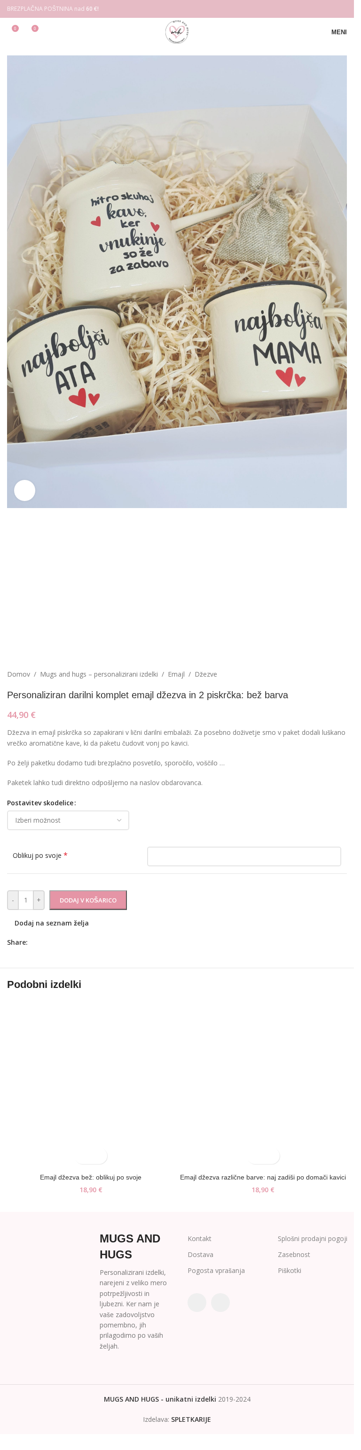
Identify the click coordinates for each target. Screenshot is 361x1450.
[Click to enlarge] (24, 490)
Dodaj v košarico (88, 900)
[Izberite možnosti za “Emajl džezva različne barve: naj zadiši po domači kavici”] (255, 1156)
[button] (82, 1156)
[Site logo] (176, 31)
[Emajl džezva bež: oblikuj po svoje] (91, 1085)
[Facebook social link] (329, 9)
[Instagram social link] (341, 9)
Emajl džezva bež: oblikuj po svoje (90, 1177)
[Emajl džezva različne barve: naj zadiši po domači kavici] (263, 1085)
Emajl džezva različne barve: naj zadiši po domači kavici (263, 1177)
